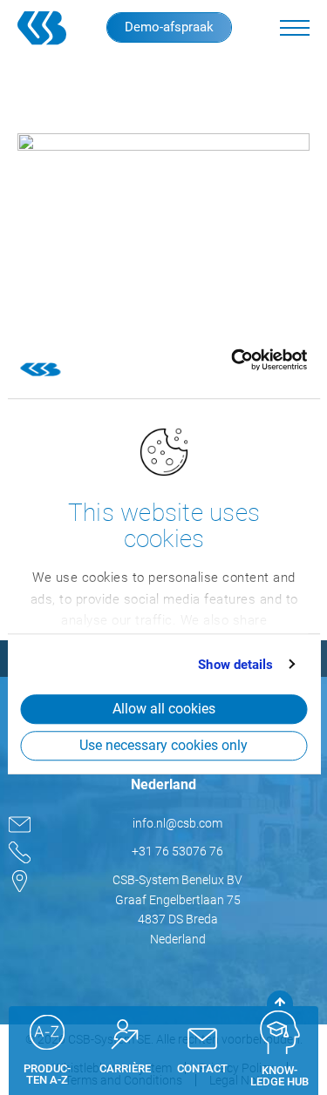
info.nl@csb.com (177, 823)
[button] (295, 28)
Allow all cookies (163, 708)
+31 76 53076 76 (177, 851)
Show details (235, 665)
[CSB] (47, 28)
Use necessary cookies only (163, 745)
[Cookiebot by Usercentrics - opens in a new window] (230, 359)
